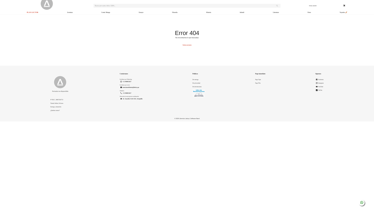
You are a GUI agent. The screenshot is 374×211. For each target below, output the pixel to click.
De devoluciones (197, 86)
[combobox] (183, 6)
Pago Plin (258, 83)
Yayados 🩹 (343, 12)
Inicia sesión (313, 5)
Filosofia (174, 12)
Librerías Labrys (184, 118)
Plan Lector (32, 12)
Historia (208, 12)
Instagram (321, 83)
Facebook (320, 79)
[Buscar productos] (277, 6)
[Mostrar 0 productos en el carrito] (344, 5)
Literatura (276, 12)
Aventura (70, 12)
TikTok (320, 90)
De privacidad (196, 83)
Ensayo (141, 12)
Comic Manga (105, 12)
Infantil (242, 12)
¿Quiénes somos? (55, 110)
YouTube (320, 86)
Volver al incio (187, 45)
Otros (309, 12)
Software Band (195, 118)
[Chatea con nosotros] (361, 203)
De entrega (195, 79)
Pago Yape (258, 79)
